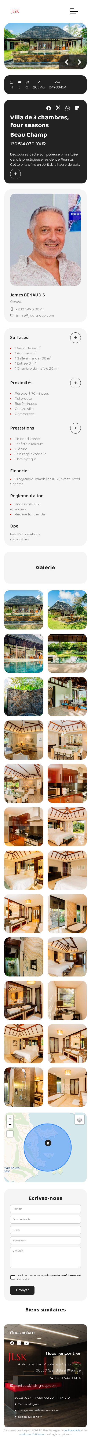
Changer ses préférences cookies (38, 1410)
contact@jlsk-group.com (36, 1385)
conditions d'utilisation (32, 1434)
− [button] (10, 1124)
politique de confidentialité (62, 1275)
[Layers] (79, 1119)
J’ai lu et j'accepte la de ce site (49, 1277)
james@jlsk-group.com (35, 315)
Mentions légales (28, 1404)
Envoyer (22, 1290)
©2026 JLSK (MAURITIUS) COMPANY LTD (42, 1397)
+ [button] (10, 1118)
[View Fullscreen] (10, 1134)
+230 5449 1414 (67, 1378)
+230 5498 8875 (29, 309)
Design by (30, 1416)
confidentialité (72, 1430)
